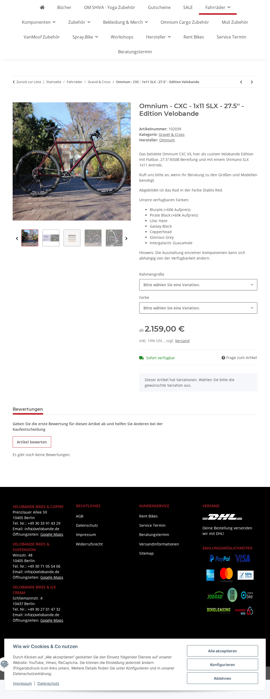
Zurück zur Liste (28, 81)
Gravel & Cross (172, 134)
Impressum (22, 683)
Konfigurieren (222, 664)
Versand (182, 340)
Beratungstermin (135, 52)
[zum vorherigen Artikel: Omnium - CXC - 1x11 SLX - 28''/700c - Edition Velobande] (241, 82)
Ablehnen (222, 678)
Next (126, 238)
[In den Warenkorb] (17, 99)
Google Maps (51, 534)
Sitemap (146, 553)
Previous (17, 238)
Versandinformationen (159, 544)
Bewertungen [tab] (28, 409)
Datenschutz (48, 683)
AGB (79, 516)
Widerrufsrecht (89, 544)
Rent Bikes (194, 37)
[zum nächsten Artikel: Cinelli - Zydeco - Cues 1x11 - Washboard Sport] (252, 82)
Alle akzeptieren (222, 651)
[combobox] (198, 284)
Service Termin (231, 37)
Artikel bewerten (32, 441)
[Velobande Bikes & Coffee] (42, 7)
